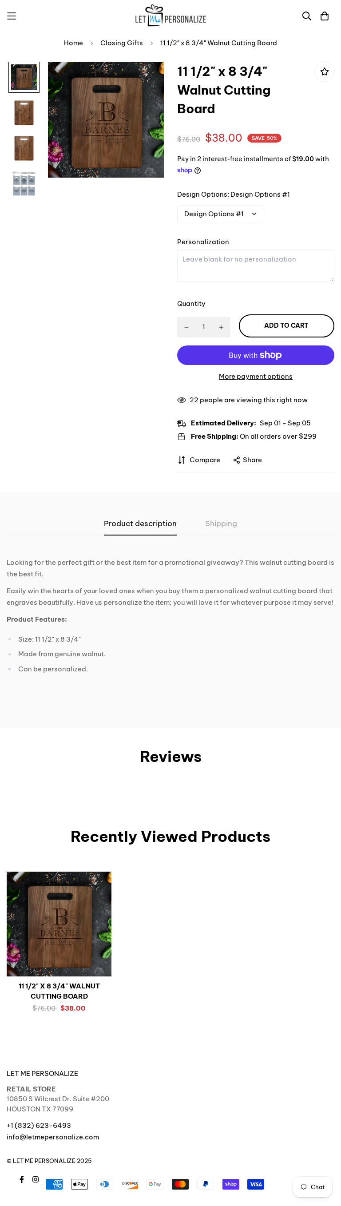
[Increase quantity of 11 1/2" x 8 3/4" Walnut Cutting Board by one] (221, 327)
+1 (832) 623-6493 (39, 1125)
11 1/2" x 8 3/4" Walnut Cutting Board (59, 991)
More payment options (256, 376)
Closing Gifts (121, 43)
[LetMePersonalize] (171, 16)
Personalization (203, 242)
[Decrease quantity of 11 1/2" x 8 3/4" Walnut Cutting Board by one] (186, 327)
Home (73, 43)
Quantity (191, 303)
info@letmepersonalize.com (53, 1137)
